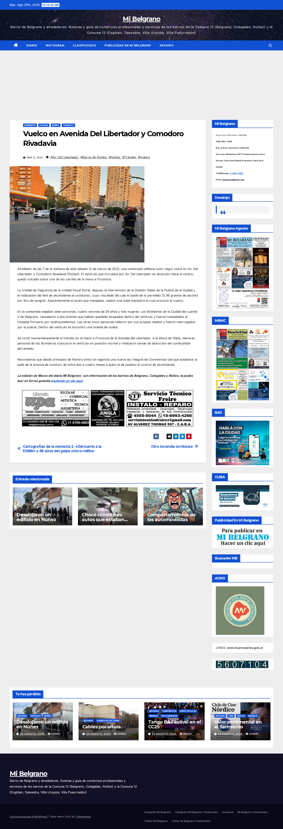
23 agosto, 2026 (164, 733)
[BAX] (242, 443)
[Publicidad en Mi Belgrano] (242, 537)
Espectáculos (188, 711)
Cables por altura (101, 727)
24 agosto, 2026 (98, 733)
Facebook (228, 812)
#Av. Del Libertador (64, 157)
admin (55, 733)
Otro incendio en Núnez (172, 446)
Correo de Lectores (108, 721)
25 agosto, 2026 (32, 733)
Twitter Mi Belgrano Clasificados (191, 820)
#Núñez (114, 157)
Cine (231, 716)
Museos (252, 716)
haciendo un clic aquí (66, 381)
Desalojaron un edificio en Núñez (36, 517)
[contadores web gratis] (242, 664)
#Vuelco (144, 157)
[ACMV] (240, 610)
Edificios (36, 716)
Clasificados (84, 45)
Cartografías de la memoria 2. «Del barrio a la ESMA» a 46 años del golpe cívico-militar (62, 448)
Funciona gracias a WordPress (29, 816)
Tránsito (68, 125)
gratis (241, 716)
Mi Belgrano (141, 19)
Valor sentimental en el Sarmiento (238, 724)
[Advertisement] (141, 79)
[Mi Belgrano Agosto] (242, 272)
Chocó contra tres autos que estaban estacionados (103, 519)
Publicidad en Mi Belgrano (128, 45)
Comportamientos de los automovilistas (171, 517)
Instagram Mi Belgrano (157, 812)
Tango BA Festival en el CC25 (174, 724)
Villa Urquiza (169, 716)
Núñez (55, 125)
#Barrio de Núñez (93, 157)
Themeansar (83, 816)
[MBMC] (242, 364)
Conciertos (169, 711)
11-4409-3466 (236, 173)
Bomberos (30, 125)
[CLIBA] (242, 496)
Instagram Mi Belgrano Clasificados (196, 812)
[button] (270, 45)
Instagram (55, 45)
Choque (43, 125)
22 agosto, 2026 (230, 733)
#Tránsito (129, 157)
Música (153, 716)
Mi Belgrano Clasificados (253, 812)
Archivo (167, 45)
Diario (31, 45)
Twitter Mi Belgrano (156, 820)
